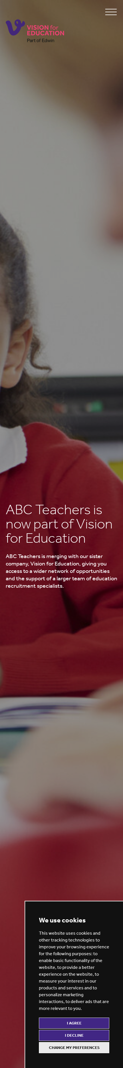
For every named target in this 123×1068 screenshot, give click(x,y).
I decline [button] (74, 1035)
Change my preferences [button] (74, 1047)
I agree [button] (74, 1023)
